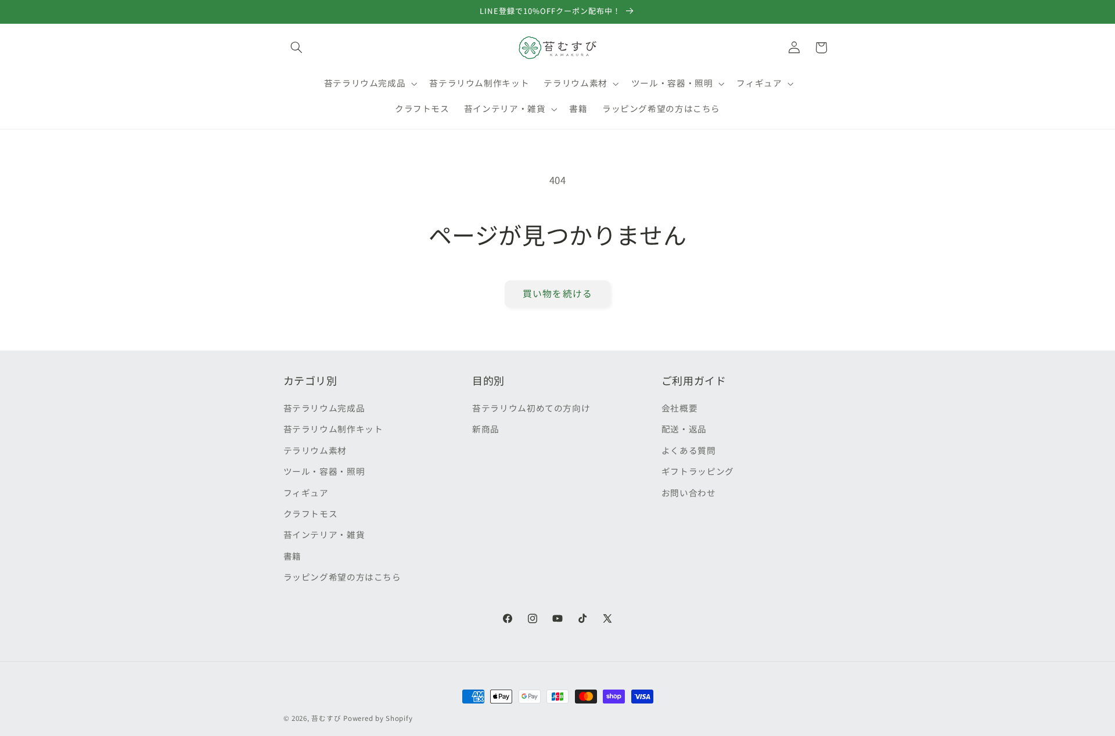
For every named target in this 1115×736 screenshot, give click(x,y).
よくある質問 (688, 450)
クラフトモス (310, 513)
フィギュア (306, 492)
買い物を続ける (557, 293)
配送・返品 (684, 429)
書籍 (292, 556)
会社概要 (679, 408)
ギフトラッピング (697, 471)
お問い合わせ (688, 492)
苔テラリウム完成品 (324, 408)
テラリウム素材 (315, 450)
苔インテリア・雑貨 (324, 534)
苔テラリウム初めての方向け (531, 408)
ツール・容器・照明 (324, 471)
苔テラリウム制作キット (333, 429)
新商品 (485, 429)
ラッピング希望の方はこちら (342, 577)
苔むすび (326, 718)
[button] (296, 47)
